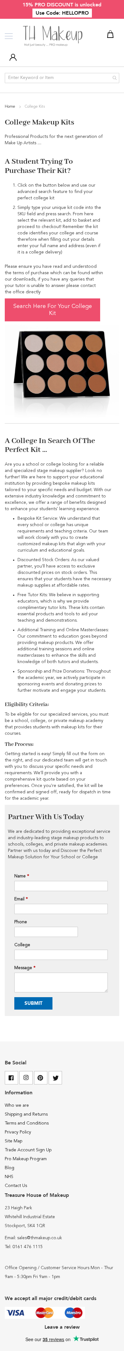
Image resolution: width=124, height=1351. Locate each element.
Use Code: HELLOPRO (62, 13)
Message (25, 968)
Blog (9, 1168)
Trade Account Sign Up (28, 1150)
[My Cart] (111, 35)
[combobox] (62, 78)
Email (21, 899)
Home (10, 107)
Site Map (13, 1141)
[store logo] (53, 36)
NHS (9, 1177)
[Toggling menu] (9, 36)
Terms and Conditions (27, 1123)
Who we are (17, 1105)
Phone (20, 922)
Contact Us (16, 1185)
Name (21, 876)
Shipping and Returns (26, 1114)
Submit (33, 1003)
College (22, 945)
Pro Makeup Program (26, 1159)
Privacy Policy (18, 1132)
